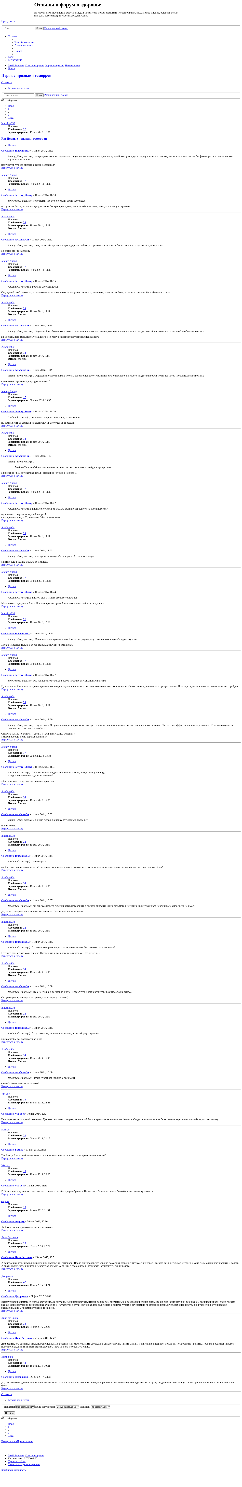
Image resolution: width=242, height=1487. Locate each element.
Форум (17, 9)
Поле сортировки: (45, 1406)
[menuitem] (24, 42)
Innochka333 (8, 123)
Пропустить (8, 21)
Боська (5, 1129)
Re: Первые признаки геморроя (24, 138)
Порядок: (85, 1406)
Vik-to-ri (5, 1093)
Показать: (9, 1406)
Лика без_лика (9, 1237)
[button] (11, 105)
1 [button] (8, 108)
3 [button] (8, 114)
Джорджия (7, 1276)
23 (24, 1243)
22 (24, 129)
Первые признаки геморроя (26, 75)
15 (24, 1099)
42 (24, 1282)
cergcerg (5, 1201)
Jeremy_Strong (9, 175)
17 (24, 181)
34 (24, 222)
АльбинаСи (7, 216)
